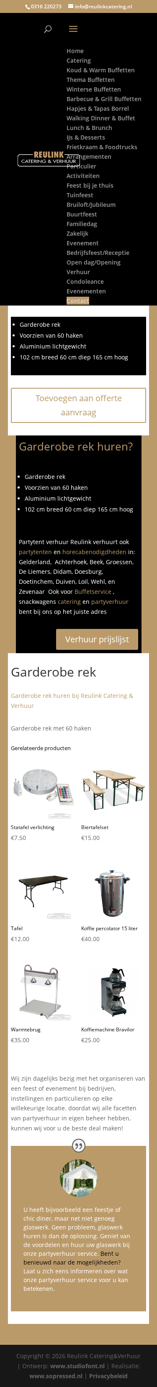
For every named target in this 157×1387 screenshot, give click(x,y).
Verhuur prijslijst (97, 639)
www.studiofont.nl (77, 1366)
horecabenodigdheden (94, 552)
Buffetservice (93, 592)
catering (69, 602)
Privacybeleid (108, 1376)
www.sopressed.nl (55, 1376)
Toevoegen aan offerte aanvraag (79, 405)
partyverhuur (110, 602)
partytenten (35, 552)
